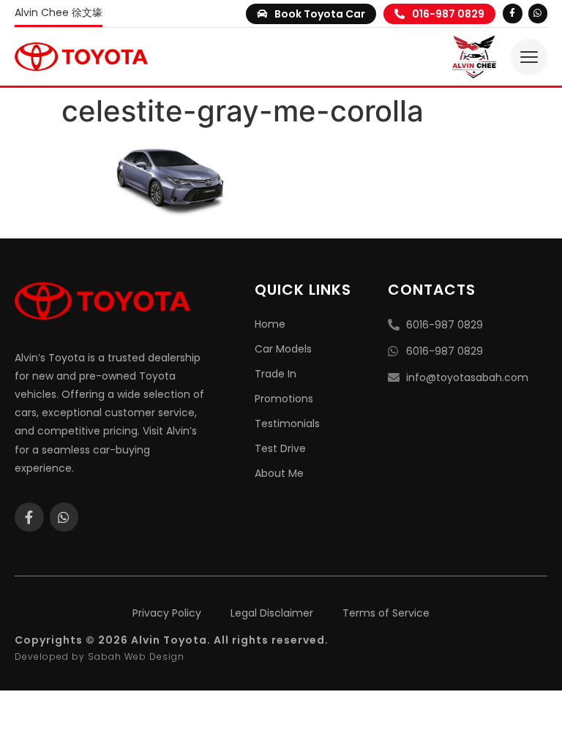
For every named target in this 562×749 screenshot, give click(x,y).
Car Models (283, 349)
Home (270, 324)
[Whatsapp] (537, 13)
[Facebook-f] (512, 13)
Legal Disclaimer (272, 613)
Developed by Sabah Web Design (99, 656)
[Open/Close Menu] (529, 57)
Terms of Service (386, 613)
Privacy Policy (166, 613)
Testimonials (287, 423)
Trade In (275, 374)
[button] (311, 14)
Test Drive (280, 448)
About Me (279, 473)
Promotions (284, 399)
